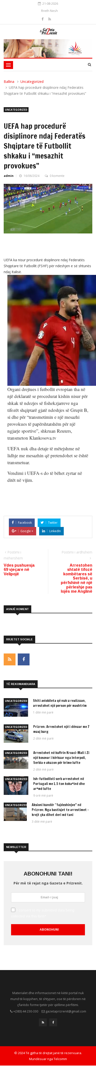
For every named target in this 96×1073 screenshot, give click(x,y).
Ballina (9, 81)
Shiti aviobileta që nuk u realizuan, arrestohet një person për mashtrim (60, 703)
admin (9, 176)
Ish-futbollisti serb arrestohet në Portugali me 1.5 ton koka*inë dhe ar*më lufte (59, 783)
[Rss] (49, 19)
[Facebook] (43, 19)
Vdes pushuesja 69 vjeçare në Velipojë (19, 569)
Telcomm (60, 1059)
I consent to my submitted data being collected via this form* (42, 913)
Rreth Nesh (49, 10)
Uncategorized (32, 81)
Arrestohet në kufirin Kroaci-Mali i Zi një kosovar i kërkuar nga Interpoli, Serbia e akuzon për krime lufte (61, 757)
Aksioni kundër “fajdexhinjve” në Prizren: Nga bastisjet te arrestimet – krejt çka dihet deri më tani (60, 809)
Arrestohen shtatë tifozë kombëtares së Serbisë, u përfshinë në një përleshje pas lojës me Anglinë (76, 578)
